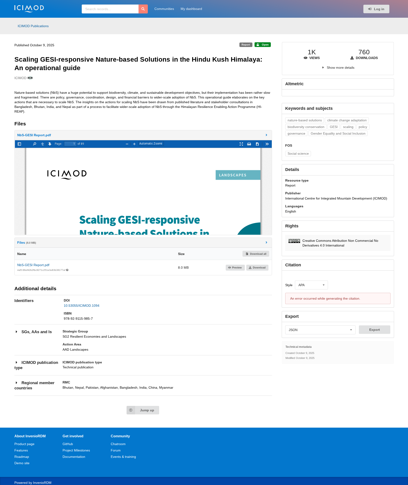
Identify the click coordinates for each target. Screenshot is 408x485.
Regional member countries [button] (34, 385)
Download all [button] (257, 253)
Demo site (22, 463)
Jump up (147, 410)
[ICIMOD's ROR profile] (29, 78)
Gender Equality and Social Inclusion (338, 133)
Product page (24, 444)
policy (363, 127)
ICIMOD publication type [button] (36, 365)
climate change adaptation (347, 120)
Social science (298, 153)
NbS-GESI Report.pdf (33, 265)
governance (296, 133)
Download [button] (259, 267)
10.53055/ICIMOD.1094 (81, 305)
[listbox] (311, 285)
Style (289, 285)
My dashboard (191, 9)
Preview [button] (237, 267)
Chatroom (118, 444)
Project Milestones (76, 450)
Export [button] (374, 330)
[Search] (143, 8)
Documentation (74, 457)
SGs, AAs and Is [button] (36, 332)
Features (21, 450)
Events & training (123, 457)
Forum (116, 450)
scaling (348, 127)
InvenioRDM (42, 483)
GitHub (68, 444)
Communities (164, 9)
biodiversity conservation (306, 127)
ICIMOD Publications (33, 26)
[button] (143, 135)
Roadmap (21, 457)
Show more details (340, 67)
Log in (378, 9)
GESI (334, 127)
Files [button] (26, 242)
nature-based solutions (305, 120)
